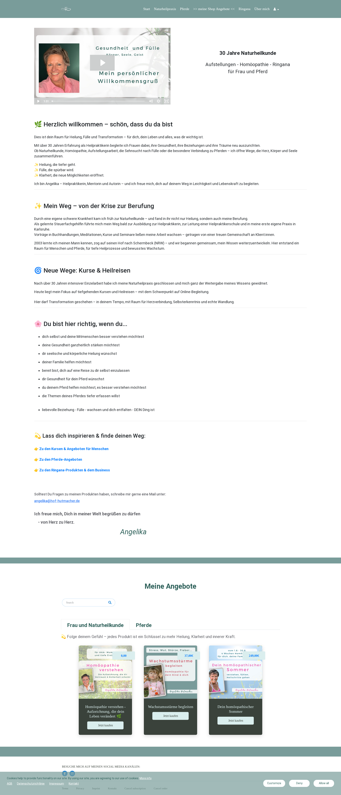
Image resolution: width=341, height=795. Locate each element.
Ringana (244, 9)
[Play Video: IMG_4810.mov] (102, 63)
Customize (274, 783)
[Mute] (151, 101)
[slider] (98, 101)
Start (146, 9)
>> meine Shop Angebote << (214, 9)
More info (146, 778)
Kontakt (74, 783)
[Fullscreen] (166, 101)
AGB (9, 783)
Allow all (324, 783)
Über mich (262, 9)
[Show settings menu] (159, 101)
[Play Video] (38, 101)
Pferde (184, 9)
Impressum (56, 783)
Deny (299, 783)
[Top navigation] (276, 10)
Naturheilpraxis (165, 9)
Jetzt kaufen (105, 725)
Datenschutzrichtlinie (31, 783)
